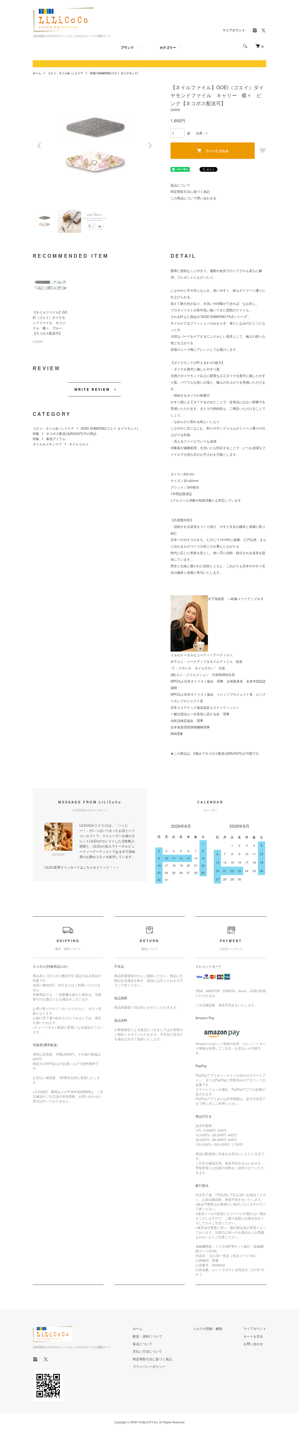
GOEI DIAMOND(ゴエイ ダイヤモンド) (114, 73)
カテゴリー (168, 47)
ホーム (37, 73)
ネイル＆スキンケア (47, 444)
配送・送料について (147, 1336)
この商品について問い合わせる (193, 198)
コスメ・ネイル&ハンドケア (65, 73)
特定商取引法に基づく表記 (190, 191)
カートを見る (253, 1336)
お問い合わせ (253, 1343)
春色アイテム (56, 438)
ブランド (127, 47)
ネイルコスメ (79, 444)
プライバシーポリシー (149, 1366)
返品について (180, 185)
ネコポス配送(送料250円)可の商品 (71, 433)
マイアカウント (233, 30)
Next (149, 145)
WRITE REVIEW (92, 389)
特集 (36, 433)
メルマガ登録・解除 (207, 1328)
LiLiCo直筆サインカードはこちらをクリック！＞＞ (81, 867)
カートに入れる (217, 150)
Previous (39, 145)
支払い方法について (147, 1351)
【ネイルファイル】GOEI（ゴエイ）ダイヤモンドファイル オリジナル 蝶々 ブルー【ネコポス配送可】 (50, 323)
